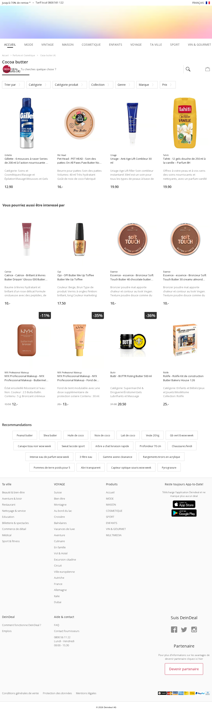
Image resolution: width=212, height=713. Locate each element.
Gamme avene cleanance (117, 457)
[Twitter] (184, 630)
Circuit (58, 565)
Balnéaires (60, 523)
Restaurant (8, 504)
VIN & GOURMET (116, 529)
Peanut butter (25, 435)
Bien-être (59, 498)
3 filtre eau (86, 457)
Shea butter (50, 435)
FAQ (56, 625)
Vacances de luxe (64, 529)
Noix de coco (102, 435)
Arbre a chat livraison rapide (112, 446)
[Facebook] (174, 630)
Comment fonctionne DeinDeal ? (21, 625)
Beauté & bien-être (13, 492)
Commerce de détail (14, 529)
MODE (110, 498)
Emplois (7, 631)
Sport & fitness (11, 541)
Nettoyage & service (14, 511)
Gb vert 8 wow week (181, 435)
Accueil (110, 492)
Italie (57, 596)
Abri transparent (90, 467)
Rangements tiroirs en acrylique (161, 457)
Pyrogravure (169, 467)
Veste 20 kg (152, 435)
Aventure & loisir (12, 498)
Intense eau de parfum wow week (49, 457)
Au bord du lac (63, 511)
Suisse (58, 492)
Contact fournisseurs (66, 631)
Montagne (60, 504)
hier (201, 659)
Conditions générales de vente (20, 693)
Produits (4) (11, 71)
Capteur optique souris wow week (131, 467)
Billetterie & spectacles (15, 523)
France (58, 584)
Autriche (59, 578)
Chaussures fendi (182, 446)
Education (8, 517)
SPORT (110, 517)
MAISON (111, 504)
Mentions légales (86, 693)
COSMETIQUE (114, 511)
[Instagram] (194, 630)
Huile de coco (76, 435)
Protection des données (57, 693)
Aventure (59, 535)
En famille (60, 547)
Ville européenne (64, 572)
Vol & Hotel (60, 553)
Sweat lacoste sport (73, 446)
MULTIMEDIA (114, 535)
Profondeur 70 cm (150, 446)
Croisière (59, 517)
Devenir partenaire (184, 669)
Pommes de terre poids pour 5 (52, 467)
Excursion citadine (65, 559)
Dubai (57, 602)
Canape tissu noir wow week (34, 446)
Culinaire (59, 541)
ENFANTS (111, 523)
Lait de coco (128, 435)
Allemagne (60, 590)
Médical (6, 535)
